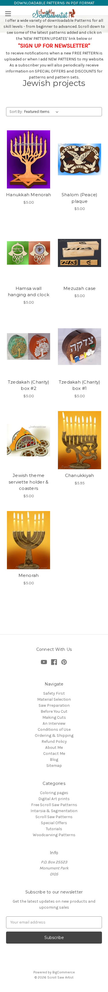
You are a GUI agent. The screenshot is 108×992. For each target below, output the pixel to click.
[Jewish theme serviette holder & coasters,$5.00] (28, 440)
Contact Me (54, 753)
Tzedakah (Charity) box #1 (80, 385)
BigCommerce (63, 972)
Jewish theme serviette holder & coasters (29, 482)
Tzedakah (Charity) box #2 (29, 385)
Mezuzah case (79, 288)
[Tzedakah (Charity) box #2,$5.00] (28, 346)
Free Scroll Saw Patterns (54, 804)
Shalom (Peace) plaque (80, 198)
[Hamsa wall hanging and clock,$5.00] (28, 253)
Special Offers (54, 822)
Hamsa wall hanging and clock (28, 292)
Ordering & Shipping (54, 735)
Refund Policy (54, 741)
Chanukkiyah (79, 475)
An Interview (54, 723)
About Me (54, 747)
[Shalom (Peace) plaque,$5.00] (79, 159)
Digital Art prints (54, 798)
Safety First (54, 693)
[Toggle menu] (8, 13)
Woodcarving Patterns (54, 834)
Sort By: (16, 111)
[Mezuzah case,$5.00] (79, 253)
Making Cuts (54, 717)
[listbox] (42, 111)
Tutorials (54, 828)
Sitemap (54, 765)
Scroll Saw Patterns (54, 816)
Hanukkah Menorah (28, 194)
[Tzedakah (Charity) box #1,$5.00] (79, 346)
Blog (54, 759)
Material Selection (54, 699)
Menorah (28, 575)
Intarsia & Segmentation (54, 810)
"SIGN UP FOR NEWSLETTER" (54, 45)
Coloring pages (54, 792)
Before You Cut (54, 711)
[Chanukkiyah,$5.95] (79, 440)
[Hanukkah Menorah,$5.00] (28, 159)
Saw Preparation (54, 705)
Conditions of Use (54, 729)
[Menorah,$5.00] (28, 540)
